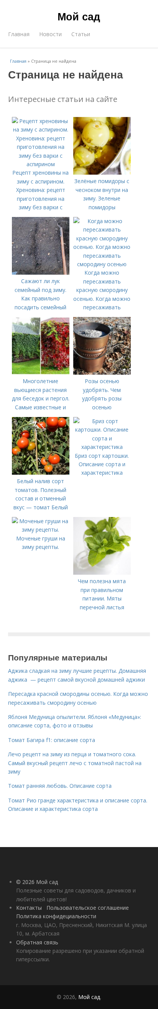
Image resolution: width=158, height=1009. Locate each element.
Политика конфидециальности (56, 916)
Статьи (80, 34)
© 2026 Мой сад (37, 882)
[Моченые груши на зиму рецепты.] (40, 529)
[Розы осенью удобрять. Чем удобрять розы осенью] (102, 372)
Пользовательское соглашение (87, 907)
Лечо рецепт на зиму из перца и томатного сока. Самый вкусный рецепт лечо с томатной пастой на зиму (75, 762)
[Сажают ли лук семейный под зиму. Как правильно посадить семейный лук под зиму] (40, 272)
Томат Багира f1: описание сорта (51, 740)
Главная (19, 34)
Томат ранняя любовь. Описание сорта (60, 785)
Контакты (29, 907)
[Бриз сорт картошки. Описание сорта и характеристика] (102, 446)
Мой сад (79, 16)
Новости (50, 34)
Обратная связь (37, 942)
